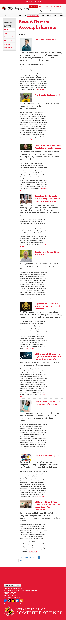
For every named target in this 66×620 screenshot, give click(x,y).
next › (21, 560)
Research (12, 15)
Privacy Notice (18, 604)
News (6, 30)
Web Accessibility (8, 604)
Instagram (13, 600)
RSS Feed (21, 600)
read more (40, 89)
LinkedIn (17, 600)
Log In (62, 6)
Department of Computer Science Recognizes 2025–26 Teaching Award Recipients (47, 198)
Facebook (5, 600)
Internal (46, 6)
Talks (6, 33)
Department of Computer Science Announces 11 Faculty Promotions (48, 306)
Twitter (9, 600)
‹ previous (28, 557)
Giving (61, 15)
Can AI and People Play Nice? (47, 455)
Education (22, 15)
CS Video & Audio (9, 40)
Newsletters (8, 48)
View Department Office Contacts (12, 585)
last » (26, 560)
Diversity (54, 15)
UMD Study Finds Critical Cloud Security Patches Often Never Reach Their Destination (48, 506)
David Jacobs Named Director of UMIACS (48, 253)
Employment (33, 6)
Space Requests (54, 6)
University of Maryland (33, 1)
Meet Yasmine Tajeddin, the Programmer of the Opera (47, 403)
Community (44, 15)
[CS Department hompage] (33, 610)
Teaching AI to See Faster (46, 39)
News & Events (33, 15)
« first (21, 557)
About (40, 6)
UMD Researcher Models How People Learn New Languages (48, 146)
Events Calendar (9, 37)
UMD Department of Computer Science (15, 8)
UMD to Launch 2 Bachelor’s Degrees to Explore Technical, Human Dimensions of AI (48, 356)
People (5, 15)
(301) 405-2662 (15, 597)
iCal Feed (7, 44)
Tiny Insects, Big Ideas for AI (47, 95)
